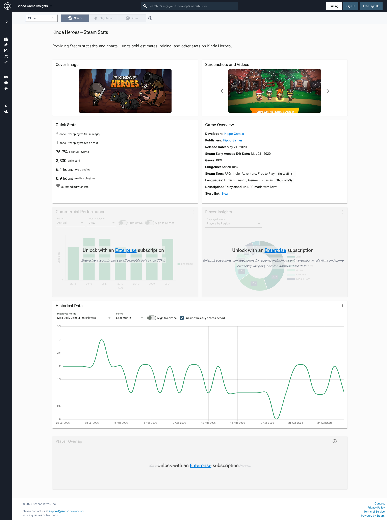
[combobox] (192, 6)
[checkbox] (75, 18)
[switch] (151, 318)
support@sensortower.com (66, 511)
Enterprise (126, 250)
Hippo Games (234, 134)
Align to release (167, 318)
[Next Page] (327, 91)
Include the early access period (205, 318)
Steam (226, 193)
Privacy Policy (376, 507)
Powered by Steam (373, 515)
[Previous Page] (222, 91)
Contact (380, 503)
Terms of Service (374, 511)
